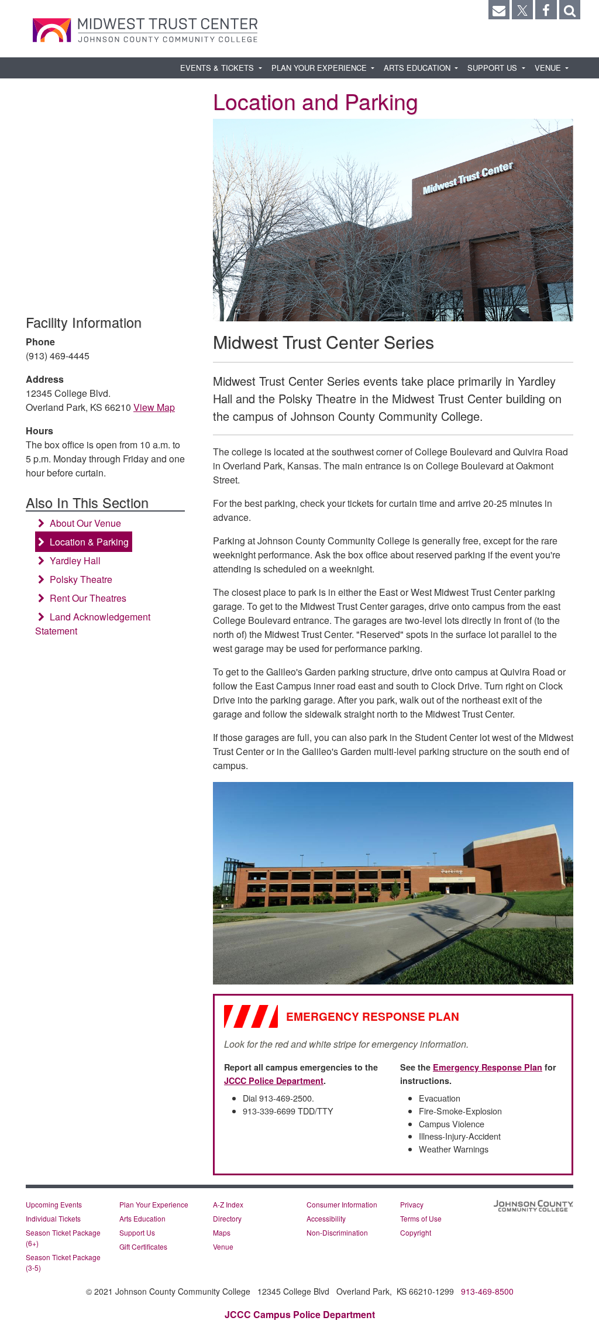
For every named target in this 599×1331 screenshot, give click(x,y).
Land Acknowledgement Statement (92, 623)
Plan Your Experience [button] (320, 67)
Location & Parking (88, 541)
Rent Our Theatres (86, 598)
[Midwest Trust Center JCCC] (145, 30)
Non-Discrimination (337, 1232)
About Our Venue (84, 523)
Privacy (412, 1204)
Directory (227, 1218)
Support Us (137, 1232)
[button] (569, 9)
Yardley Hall (74, 560)
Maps (221, 1232)
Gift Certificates (143, 1246)
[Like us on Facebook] (545, 9)
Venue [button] (549, 67)
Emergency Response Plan (487, 1067)
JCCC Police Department (273, 1080)
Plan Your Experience (153, 1204)
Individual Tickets (53, 1218)
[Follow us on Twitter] (522, 9)
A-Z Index (228, 1204)
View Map (154, 407)
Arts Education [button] (418, 67)
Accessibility (326, 1218)
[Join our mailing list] (499, 9)
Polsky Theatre (79, 579)
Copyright (415, 1232)
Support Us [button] (493, 67)
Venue (223, 1246)
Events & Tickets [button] (218, 67)
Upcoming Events (54, 1204)
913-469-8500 (487, 1291)
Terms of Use (421, 1218)
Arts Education (142, 1218)
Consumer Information (342, 1204)
